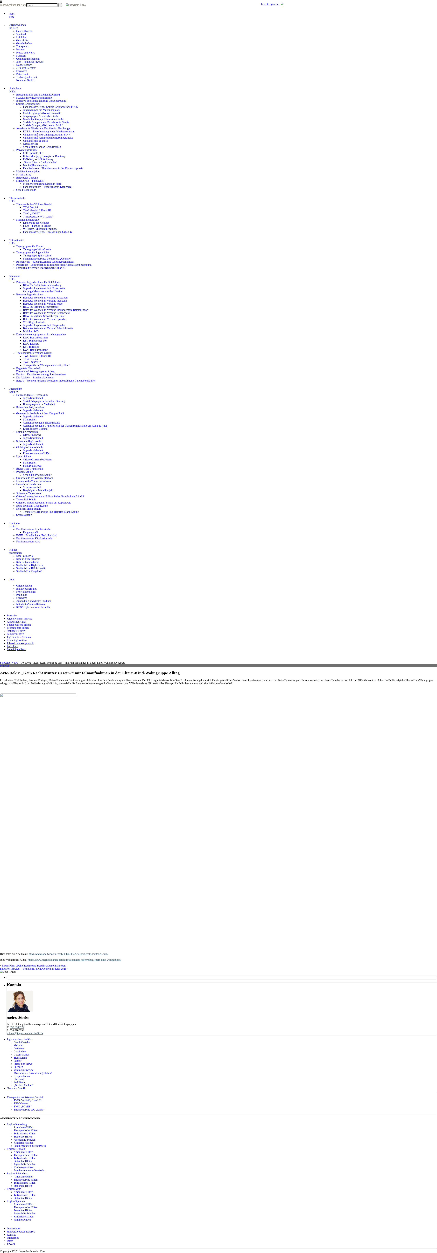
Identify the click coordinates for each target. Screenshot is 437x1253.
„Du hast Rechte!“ (26, 67)
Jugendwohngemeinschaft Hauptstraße (44, 325)
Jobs (11, 579)
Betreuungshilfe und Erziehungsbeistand (38, 94)
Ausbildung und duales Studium (33, 601)
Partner (20, 49)
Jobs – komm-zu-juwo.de (30, 61)
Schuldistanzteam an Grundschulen (42, 146)
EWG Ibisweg (31, 343)
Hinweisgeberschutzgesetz (21, 1231)
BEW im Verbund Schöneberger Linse (44, 316)
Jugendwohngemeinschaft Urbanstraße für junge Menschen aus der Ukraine (44, 290)
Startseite (12, 615)
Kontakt (11, 1234)
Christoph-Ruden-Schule (29, 447)
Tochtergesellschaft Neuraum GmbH (26, 79)
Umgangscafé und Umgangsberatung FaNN (47, 134)
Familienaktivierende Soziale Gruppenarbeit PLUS (50, 106)
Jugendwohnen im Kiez (13, 4)
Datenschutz (13, 1228)
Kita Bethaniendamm (27, 562)
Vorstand (21, 34)
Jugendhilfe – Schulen (19, 637)
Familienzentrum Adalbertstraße (33, 529)
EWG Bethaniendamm (35, 337)
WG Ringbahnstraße (34, 322)
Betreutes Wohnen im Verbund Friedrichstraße (48, 328)
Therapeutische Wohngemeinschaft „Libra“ (46, 365)
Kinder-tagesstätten (15, 551)
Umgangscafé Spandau (35, 140)
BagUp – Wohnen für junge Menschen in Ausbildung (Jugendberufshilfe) (55, 380)
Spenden (21, 55)
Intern (10, 1240)
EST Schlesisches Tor (35, 340)
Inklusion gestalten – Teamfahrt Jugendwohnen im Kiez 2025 (33, 968)
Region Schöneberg (17, 1173)
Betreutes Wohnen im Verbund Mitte (42, 303)
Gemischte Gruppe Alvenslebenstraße (43, 119)
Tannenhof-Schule (26, 499)
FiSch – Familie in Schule (37, 225)
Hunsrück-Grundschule (28, 484)
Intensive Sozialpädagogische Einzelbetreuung (41, 100)
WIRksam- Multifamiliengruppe (40, 228)
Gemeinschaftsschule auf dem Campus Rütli (40, 413)
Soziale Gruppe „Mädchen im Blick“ (43, 125)
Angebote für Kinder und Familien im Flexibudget (43, 128)
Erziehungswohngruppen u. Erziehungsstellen (41, 334)
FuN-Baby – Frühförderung (38, 159)
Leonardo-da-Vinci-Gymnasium (33, 481)
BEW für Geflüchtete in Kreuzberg (42, 285)
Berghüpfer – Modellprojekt (38, 490)
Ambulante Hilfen (16, 621)
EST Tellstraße (31, 346)
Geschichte (22, 40)
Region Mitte (14, 1188)
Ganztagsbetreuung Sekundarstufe (41, 422)
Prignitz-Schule (24, 471)
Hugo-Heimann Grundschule (32, 505)
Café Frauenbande (26, 189)
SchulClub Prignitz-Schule (37, 474)
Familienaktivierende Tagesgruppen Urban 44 (47, 231)
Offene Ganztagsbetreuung (37, 459)
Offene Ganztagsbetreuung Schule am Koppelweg (43, 502)
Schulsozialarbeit (32, 465)
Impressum (13, 1237)
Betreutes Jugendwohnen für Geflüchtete (38, 282)
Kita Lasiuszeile (24, 555)
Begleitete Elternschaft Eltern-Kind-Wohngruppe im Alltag (35, 370)
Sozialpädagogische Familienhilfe (34, 97)
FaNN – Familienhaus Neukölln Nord (36, 535)
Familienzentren (15, 633)
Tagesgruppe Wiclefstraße (37, 249)
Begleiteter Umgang (27, 177)
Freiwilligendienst (26, 591)
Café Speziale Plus (33, 153)
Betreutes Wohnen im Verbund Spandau (44, 319)
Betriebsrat (22, 74)
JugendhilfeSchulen (15, 390)
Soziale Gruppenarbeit (28, 103)
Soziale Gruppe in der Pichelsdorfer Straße (46, 122)
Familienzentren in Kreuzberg (30, 1145)
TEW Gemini (30, 207)
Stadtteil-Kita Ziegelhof (28, 571)
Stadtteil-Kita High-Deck (29, 565)
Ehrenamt (21, 71)
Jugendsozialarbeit (33, 398)
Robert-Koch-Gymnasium (30, 407)
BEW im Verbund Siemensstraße (41, 306)
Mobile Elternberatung (35, 165)
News (15, 662)
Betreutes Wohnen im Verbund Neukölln (45, 300)
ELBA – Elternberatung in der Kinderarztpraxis (48, 131)
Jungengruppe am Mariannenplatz (41, 109)
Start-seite (12, 15)
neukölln (4, 665)
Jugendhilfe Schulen (25, 1139)
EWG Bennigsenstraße (35, 349)
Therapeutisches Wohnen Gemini (34, 204)
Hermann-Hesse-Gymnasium (32, 394)
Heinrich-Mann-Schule (28, 508)
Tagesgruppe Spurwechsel (37, 255)
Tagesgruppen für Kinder (29, 246)
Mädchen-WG (31, 331)
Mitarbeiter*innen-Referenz (31, 604)
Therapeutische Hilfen (19, 624)
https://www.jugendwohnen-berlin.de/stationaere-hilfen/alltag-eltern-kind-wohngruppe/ (74, 959)
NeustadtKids (30, 143)
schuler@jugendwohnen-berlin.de (25, 1033)
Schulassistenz (24, 514)
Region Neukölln (16, 1148)
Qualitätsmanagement (27, 58)
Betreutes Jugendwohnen (29, 294)
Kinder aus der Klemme (36, 222)
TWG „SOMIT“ (32, 213)
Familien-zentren (14, 525)
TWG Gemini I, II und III (37, 210)
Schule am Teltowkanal (28, 493)
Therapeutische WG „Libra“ (38, 216)
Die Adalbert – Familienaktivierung (35, 377)
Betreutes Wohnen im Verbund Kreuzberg (45, 297)
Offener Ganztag (32, 434)
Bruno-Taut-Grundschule (29, 468)
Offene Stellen (24, 585)
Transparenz (22, 46)
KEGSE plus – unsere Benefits (33, 607)
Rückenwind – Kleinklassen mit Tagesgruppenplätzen (45, 261)
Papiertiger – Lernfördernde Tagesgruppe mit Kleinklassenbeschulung (53, 264)
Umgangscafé (30, 532)
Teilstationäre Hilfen (18, 627)
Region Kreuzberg (17, 1124)
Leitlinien (21, 37)
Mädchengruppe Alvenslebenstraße (42, 113)
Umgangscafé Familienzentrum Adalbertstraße (48, 137)
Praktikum (21, 594)
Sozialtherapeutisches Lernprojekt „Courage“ (47, 258)
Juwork (11, 1243)
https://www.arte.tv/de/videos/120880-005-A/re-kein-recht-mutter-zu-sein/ (68, 953)
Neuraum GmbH (16, 1088)
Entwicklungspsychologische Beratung (44, 156)
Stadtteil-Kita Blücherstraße (31, 568)
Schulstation (29, 419)
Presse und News (25, 52)
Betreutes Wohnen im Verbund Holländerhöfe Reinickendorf (55, 309)
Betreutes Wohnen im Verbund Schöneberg (46, 312)
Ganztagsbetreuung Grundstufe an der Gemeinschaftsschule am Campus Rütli (65, 425)
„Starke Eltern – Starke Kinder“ (40, 162)
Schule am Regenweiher (29, 441)
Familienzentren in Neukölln (29, 1170)
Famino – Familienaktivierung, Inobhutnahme (41, 374)
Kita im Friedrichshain (28, 558)
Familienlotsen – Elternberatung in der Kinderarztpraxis (53, 168)
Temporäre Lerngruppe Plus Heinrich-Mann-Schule (51, 511)
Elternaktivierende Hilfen (36, 453)
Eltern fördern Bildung (35, 428)
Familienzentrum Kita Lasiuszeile (34, 538)
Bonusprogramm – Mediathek (39, 404)
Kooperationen (24, 64)
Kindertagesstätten (17, 640)
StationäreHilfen (14, 278)
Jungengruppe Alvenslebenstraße (41, 116)
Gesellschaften (24, 43)
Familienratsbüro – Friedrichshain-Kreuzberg (47, 186)
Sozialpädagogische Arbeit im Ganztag (44, 401)
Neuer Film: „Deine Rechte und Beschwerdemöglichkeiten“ (34, 965)
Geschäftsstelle (24, 31)
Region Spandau (16, 1201)
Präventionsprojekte (27, 149)
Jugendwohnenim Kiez (17, 26)
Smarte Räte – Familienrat (30, 180)
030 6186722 (17, 1027)
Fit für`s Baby (23, 174)
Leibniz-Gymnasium (27, 431)
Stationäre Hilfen (16, 630)
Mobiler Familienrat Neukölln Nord (42, 183)
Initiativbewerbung (26, 588)
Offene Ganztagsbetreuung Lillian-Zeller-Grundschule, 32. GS (50, 496)
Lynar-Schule (23, 456)
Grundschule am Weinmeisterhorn (34, 477)
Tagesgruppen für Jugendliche (32, 252)
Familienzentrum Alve (28, 541)
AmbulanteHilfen (15, 90)
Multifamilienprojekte (27, 171)
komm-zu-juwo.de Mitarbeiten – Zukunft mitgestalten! (33, 1071)
